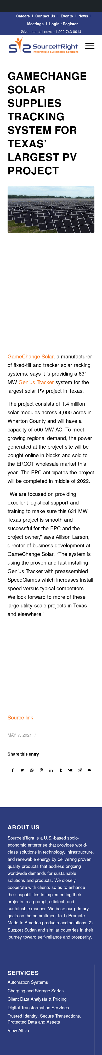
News (83, 15)
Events (67, 15)
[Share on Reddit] (80, 770)
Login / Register (63, 23)
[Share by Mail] (89, 770)
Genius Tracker (37, 382)
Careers (23, 15)
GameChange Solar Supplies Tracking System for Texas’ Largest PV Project (47, 123)
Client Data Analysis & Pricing (37, 998)
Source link (20, 717)
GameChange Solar (30, 356)
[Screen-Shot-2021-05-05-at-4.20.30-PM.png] (51, 209)
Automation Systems (28, 982)
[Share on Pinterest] (41, 770)
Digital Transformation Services (38, 1007)
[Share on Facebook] (13, 770)
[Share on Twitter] (22, 770)
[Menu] (87, 45)
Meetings (35, 23)
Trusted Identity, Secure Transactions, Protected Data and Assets (44, 1018)
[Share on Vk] (70, 770)
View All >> (19, 1030)
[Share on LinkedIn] (51, 770)
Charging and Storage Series (36, 990)
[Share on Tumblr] (60, 770)
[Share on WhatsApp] (32, 770)
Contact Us (45, 15)
